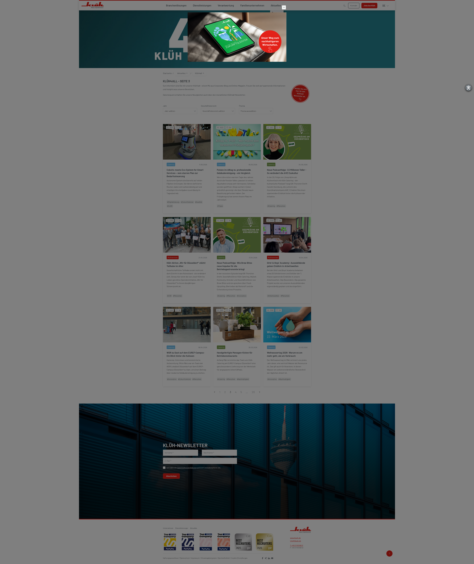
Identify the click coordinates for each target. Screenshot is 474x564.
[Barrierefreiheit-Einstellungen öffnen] (468, 88)
